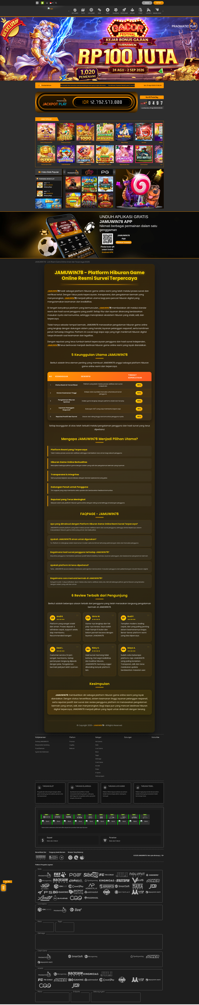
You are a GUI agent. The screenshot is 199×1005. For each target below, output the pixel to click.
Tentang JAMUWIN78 (41, 741)
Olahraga (116, 13)
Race (99, 13)
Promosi (72, 741)
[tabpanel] (99, 49)
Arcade (132, 13)
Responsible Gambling (42, 745)
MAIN (48, 132)
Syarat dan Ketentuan (42, 752)
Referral (71, 748)
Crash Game (124, 13)
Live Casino (91, 13)
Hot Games (75, 13)
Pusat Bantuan (39, 748)
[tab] (73, 172)
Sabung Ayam (157, 13)
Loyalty (71, 745)
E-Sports (148, 13)
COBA (74, 182)
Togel (108, 13)
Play (63, 104)
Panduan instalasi (124, 242)
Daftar (158, 3)
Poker (140, 13)
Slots (83, 13)
